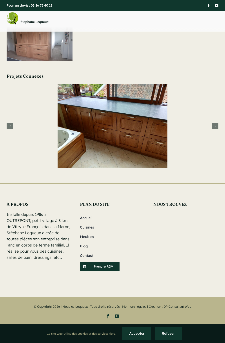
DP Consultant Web (177, 307)
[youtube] (216, 5)
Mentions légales (134, 307)
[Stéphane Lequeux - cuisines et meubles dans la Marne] (44, 21)
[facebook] (208, 5)
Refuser (168, 333)
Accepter (136, 333)
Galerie (112, 126)
